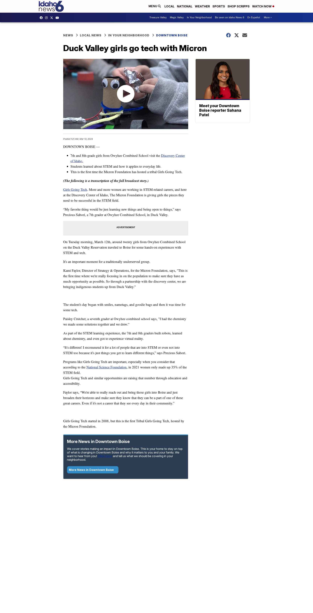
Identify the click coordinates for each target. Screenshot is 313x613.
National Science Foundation (106, 367)
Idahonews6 (42, 17)
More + (268, 17)
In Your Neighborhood (199, 17)
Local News (90, 35)
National (184, 6)
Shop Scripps (239, 6)
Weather (202, 6)
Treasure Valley (158, 17)
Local (169, 6)
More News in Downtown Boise (91, 470)
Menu (153, 6)
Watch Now (262, 6)
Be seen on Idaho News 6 (229, 17)
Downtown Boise (172, 35)
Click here (105, 456)
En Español (253, 17)
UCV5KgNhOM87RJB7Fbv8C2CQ (58, 17)
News (68, 35)
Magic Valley (177, 17)
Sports (218, 6)
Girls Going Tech (75, 189)
